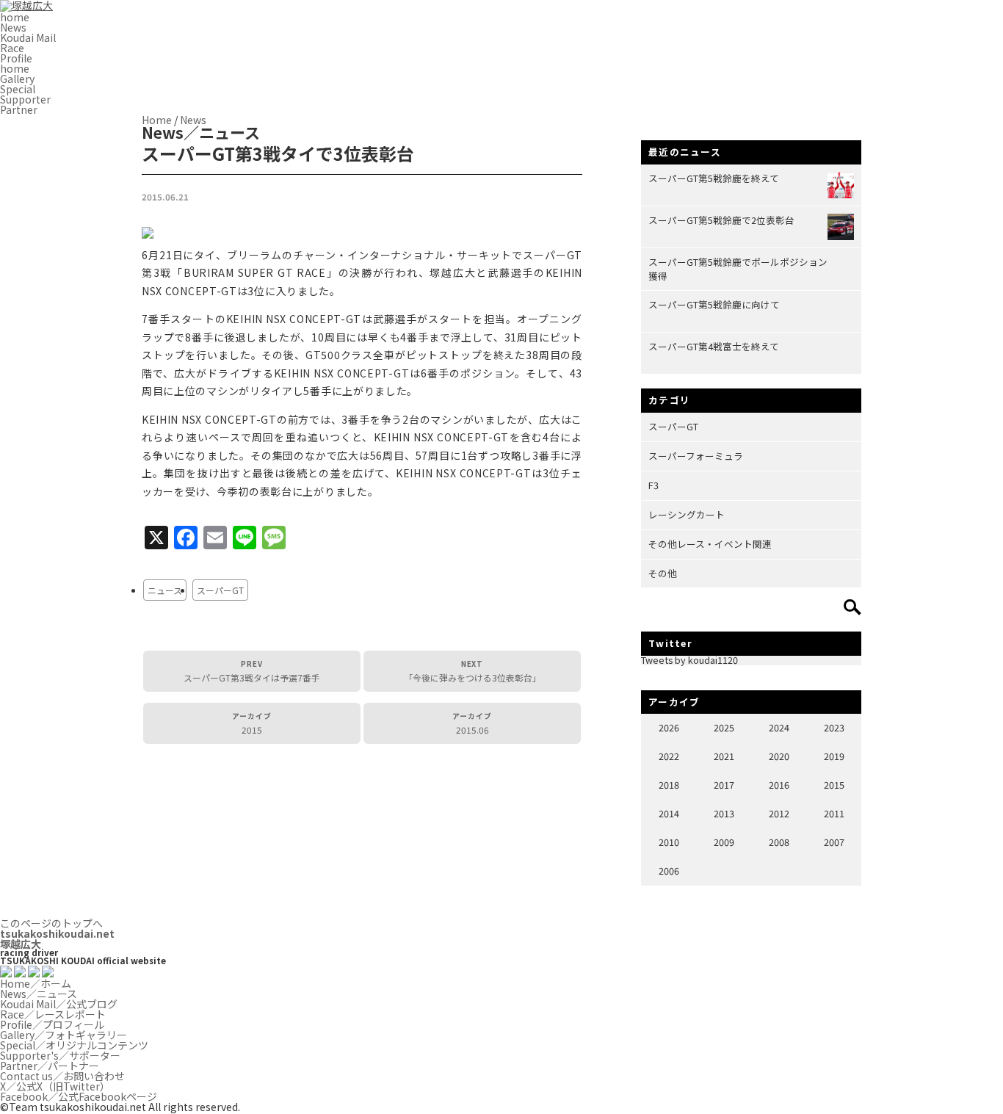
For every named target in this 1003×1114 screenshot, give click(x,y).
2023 (834, 727)
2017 (724, 785)
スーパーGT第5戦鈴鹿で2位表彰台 (721, 220)
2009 (724, 842)
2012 (779, 813)
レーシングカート (686, 514)
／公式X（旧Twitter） (55, 1086)
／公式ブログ (58, 1004)
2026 (669, 727)
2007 (834, 842)
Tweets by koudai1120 (689, 660)
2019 (834, 756)
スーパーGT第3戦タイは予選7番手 (252, 671)
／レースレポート (53, 1014)
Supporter (25, 99)
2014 (669, 813)
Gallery (17, 78)
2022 (669, 756)
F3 (653, 485)
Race (12, 47)
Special (17, 89)
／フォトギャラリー (63, 1034)
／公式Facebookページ (78, 1096)
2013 (724, 813)
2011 (834, 813)
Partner (18, 109)
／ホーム (35, 983)
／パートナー (49, 1065)
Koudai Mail (28, 37)
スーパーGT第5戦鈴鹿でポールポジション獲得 (738, 269)
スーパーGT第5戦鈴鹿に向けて (714, 304)
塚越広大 (57, 938)
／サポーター (60, 1055)
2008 (779, 842)
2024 (779, 727)
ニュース (165, 590)
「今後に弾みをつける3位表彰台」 (472, 671)
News (13, 27)
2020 (779, 756)
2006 (669, 871)
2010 (669, 842)
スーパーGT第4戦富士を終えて (713, 346)
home (14, 17)
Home (157, 119)
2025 (724, 727)
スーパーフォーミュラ (695, 456)
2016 (779, 785)
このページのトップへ (51, 923)
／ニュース (38, 993)
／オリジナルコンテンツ (74, 1045)
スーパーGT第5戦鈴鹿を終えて (713, 178)
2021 (724, 756)
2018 (669, 785)
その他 (662, 573)
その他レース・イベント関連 (710, 544)
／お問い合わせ (62, 1075)
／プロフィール (52, 1024)
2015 (252, 723)
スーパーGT (220, 590)
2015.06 (472, 723)
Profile (16, 58)
